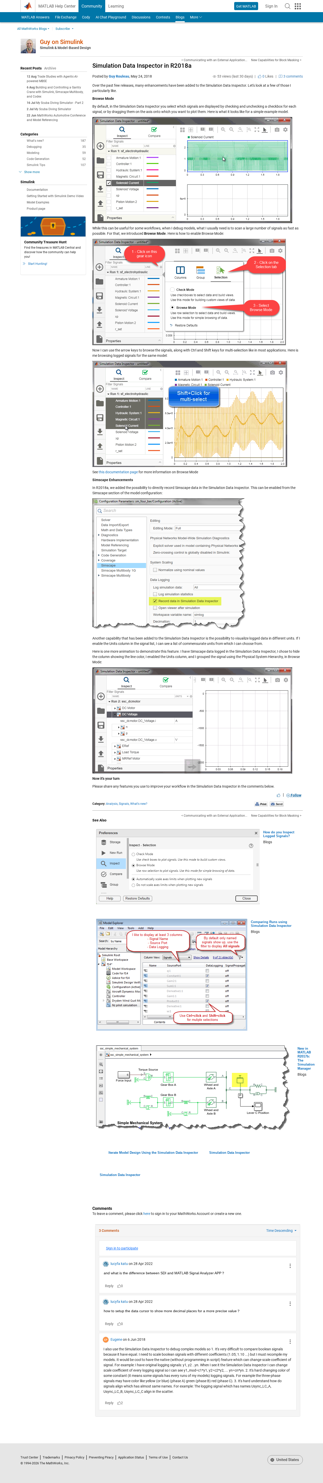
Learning (116, 6)
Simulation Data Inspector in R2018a (142, 65)
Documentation (37, 190)
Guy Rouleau (119, 76)
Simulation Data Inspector (229, 1153)
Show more (32, 172)
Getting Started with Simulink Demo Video (55, 196)
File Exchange (65, 17)
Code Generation (56, 159)
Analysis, (112, 804)
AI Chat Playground (111, 17)
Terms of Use (158, 1457)
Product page (36, 208)
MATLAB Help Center (56, 6)
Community (92, 6)
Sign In (273, 8)
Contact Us (180, 1457)
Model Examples (38, 202)
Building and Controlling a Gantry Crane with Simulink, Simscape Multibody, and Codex (55, 92)
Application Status (131, 1457)
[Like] (278, 795)
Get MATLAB (246, 6)
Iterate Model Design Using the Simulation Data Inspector (153, 1153)
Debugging (56, 147)
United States (287, 1459)
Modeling (56, 153)
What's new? (56, 141)
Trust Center (29, 1457)
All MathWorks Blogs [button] (32, 28)
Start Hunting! (37, 264)
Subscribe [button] (63, 28)
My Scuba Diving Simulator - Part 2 (60, 103)
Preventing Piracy (101, 1457)
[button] (288, 6)
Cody (86, 17)
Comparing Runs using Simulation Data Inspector (271, 924)
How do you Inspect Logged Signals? (278, 834)
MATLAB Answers (35, 17)
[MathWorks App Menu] (298, 6)
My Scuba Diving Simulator (52, 109)
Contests (163, 17)
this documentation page (118, 472)
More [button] (194, 17)
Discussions (141, 17)
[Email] (276, 804)
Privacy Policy (74, 1457)
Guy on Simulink (61, 41)
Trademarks (51, 1457)
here (146, 1214)
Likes (267, 76)
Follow (295, 795)
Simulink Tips (56, 165)
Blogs (180, 17)
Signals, (124, 804)
